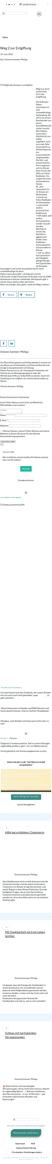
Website (4, 425)
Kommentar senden (8, 441)
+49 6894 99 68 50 (29, 4)
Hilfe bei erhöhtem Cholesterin (24, 832)
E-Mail (4, 420)
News (5, 37)
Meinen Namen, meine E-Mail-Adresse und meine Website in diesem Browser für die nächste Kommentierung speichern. (24, 434)
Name (7, 415)
